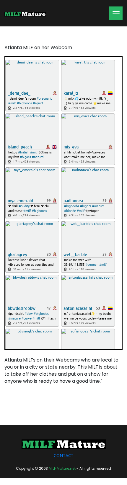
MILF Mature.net (62, 468)
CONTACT (64, 455)
